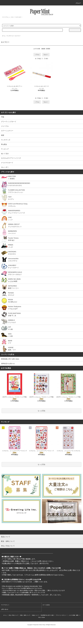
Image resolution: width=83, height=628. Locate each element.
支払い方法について (13, 615)
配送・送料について (25, 615)
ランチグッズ (10, 35)
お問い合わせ (4, 609)
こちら (32, 561)
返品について (35, 615)
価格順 (43, 48)
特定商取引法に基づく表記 (47, 615)
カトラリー (18, 35)
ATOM (43, 617)
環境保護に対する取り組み (10, 359)
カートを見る (46, 604)
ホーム (3, 35)
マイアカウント (5, 604)
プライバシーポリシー (61, 615)
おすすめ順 (37, 48)
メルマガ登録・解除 (73, 615)
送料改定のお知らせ (8, 363)
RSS (39, 617)
